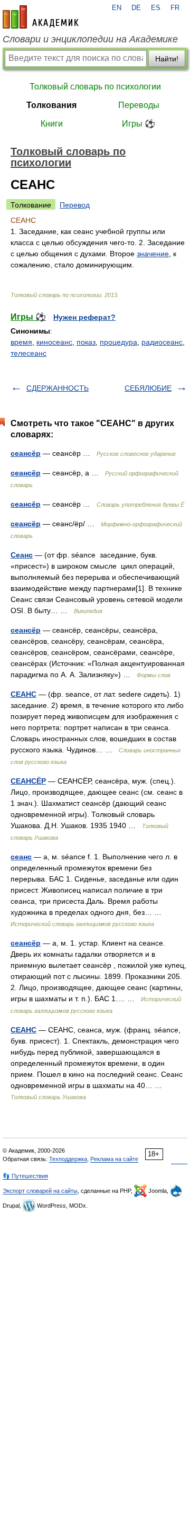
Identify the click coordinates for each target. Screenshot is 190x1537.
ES (155, 8)
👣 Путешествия (25, 1176)
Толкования (51, 105)
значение (153, 253)
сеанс (21, 856)
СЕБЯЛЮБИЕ (148, 388)
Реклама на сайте (114, 1159)
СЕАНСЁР (28, 781)
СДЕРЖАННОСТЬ (57, 388)
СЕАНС (23, 694)
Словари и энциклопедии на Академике (90, 39)
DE (136, 8)
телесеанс (28, 353)
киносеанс (54, 342)
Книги (52, 123)
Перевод (75, 205)
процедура (118, 342)
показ (86, 342)
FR (174, 8)
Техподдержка (68, 1159)
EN (116, 8)
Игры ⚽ (138, 123)
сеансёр (26, 453)
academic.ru (41, 17)
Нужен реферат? (84, 317)
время (21, 342)
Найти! (166, 59)
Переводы (138, 105)
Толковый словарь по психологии (95, 86)
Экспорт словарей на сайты (40, 1191)
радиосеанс (162, 342)
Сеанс (22, 555)
